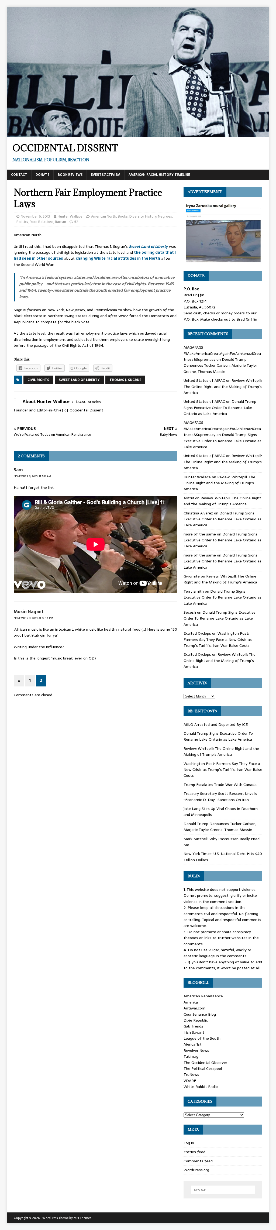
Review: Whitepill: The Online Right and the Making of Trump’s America (223, 386)
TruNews (191, 1074)
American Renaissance (203, 996)
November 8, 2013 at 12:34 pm (33, 618)
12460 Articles (88, 402)
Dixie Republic (196, 1020)
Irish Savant (194, 1032)
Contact (19, 174)
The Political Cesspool (203, 1068)
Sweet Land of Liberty (148, 246)
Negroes (165, 216)
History (150, 216)
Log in (189, 1143)
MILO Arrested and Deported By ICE (216, 724)
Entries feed (194, 1152)
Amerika (191, 1002)
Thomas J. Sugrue (125, 380)
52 (76, 222)
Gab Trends (193, 1026)
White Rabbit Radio (201, 1087)
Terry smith (194, 591)
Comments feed (198, 1161)
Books (123, 216)
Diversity (136, 216)
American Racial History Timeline (159, 174)
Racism (60, 222)
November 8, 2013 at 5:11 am (32, 476)
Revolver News (196, 1050)
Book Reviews (70, 174)
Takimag (191, 1056)
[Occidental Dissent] (138, 134)
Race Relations (41, 222)
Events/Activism (105, 174)
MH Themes (82, 1218)
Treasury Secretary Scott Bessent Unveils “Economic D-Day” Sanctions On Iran (220, 796)
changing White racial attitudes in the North (118, 258)
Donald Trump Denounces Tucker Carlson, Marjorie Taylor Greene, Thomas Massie (220, 365)
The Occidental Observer (205, 1063)
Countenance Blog (200, 1014)
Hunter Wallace (70, 216)
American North (103, 216)
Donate (42, 174)
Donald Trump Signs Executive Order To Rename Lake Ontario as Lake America (220, 407)
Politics (22, 222)
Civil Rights (38, 380)
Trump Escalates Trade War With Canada (220, 785)
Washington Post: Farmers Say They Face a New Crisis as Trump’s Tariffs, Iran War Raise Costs (218, 639)
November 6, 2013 (35, 216)
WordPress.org (196, 1170)
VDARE (190, 1081)
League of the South (202, 1038)
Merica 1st (193, 1044)
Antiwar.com (194, 1008)
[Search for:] (223, 1189)
